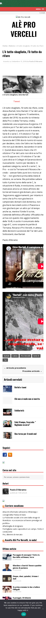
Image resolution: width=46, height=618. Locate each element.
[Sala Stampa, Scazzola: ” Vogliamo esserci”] (7, 425)
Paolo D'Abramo (35, 61)
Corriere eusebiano (14, 505)
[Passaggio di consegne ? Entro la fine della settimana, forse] (7, 559)
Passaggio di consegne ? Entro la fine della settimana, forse (26, 555)
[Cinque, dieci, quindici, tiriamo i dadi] (7, 580)
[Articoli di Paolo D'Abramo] (6, 493)
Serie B (36, 356)
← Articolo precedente (15, 368)
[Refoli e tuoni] (7, 391)
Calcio (15, 356)
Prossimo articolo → (32, 371)
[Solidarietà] (7, 414)
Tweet (16, 101)
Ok (23, 614)
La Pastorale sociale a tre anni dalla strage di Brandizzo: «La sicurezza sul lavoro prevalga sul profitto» (22, 520)
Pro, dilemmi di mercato (12, 534)
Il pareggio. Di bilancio (22, 597)
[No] (43, 608)
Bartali (6, 356)
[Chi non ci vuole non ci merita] (7, 402)
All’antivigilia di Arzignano (13, 526)
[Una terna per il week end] (7, 437)
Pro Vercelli (25, 356)
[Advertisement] (24, 69)
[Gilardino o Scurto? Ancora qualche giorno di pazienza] (7, 569)
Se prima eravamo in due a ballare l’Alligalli (26, 588)
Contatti (42, 13)
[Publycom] (1, 3)
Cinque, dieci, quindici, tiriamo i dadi (26, 577)
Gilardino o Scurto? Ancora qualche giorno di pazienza (27, 566)
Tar (5, 360)
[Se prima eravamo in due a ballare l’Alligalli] (7, 591)
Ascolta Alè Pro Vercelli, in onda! (21, 540)
